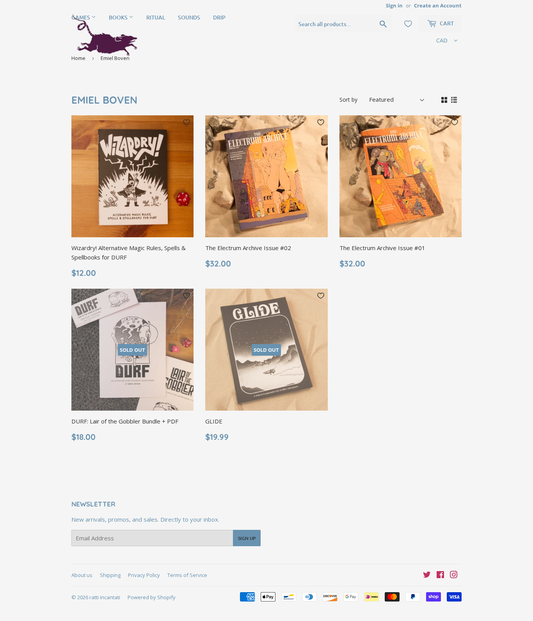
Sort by (348, 99)
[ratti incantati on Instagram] (454, 575)
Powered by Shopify (152, 597)
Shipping (110, 575)
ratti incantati (104, 597)
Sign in (394, 5)
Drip (219, 17)
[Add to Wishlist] (186, 122)
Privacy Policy (144, 575)
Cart (446, 23)
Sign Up (247, 538)
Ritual (155, 17)
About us (81, 575)
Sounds (189, 17)
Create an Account (438, 5)
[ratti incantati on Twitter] (427, 575)
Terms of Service (187, 575)
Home (78, 58)
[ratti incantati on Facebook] (440, 575)
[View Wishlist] (408, 23)
